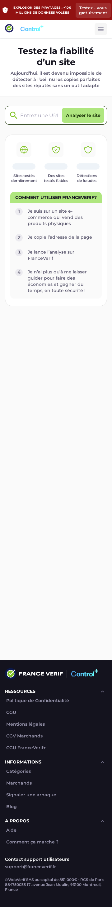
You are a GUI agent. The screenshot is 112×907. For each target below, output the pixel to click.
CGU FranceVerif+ (26, 747)
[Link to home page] (9, 29)
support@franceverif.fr (30, 866)
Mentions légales (25, 724)
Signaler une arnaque (31, 795)
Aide (11, 830)
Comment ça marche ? (32, 842)
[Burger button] (101, 29)
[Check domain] (12, 115)
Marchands (19, 783)
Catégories (18, 771)
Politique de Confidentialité (37, 700)
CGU (11, 712)
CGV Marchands (24, 736)
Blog (11, 806)
